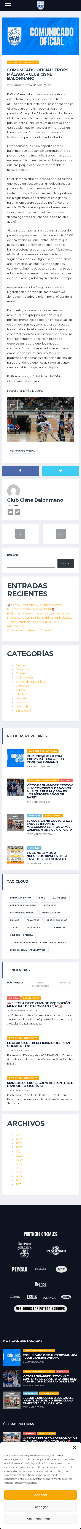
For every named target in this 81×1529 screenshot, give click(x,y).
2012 (19, 1184)
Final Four (33, 920)
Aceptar (40, 1495)
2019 (19, 1159)
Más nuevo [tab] (14, 982)
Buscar (12, 554)
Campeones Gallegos (23, 905)
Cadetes (21, 673)
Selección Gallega (21, 935)
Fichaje (14, 920)
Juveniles (21, 698)
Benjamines (23, 669)
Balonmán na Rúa (20, 898)
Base (42, 898)
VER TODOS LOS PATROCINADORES (40, 1309)
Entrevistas (22, 685)
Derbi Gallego (51, 912)
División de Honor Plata (30, 681)
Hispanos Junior (57, 920)
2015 (19, 1176)
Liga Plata (33, 927)
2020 (19, 1155)
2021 (19, 1151)
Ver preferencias (40, 1519)
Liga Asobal (23, 702)
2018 (19, 1163)
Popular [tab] (66, 982)
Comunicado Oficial (22, 451)
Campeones (60, 898)
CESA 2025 (50, 905)
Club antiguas (24, 677)
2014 (19, 1180)
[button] (74, 1447)
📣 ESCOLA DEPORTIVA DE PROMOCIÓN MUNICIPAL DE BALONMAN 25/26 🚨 (38, 1004)
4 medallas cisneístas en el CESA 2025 (30, 630)
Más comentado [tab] (40, 984)
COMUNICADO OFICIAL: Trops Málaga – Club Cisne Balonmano (45, 759)
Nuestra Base (24, 706)
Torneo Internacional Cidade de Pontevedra (38, 942)
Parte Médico (56, 927)
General (20, 690)
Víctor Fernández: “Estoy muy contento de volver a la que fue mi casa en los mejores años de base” (50, 791)
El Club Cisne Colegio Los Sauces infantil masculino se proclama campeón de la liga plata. (50, 825)
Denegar (40, 1507)
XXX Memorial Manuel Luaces (28, 950)
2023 (19, 1143)
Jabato (14, 927)
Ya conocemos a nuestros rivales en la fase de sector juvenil (47, 856)
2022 (19, 1147)
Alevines (21, 665)
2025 (19, 1135)
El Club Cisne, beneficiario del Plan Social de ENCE (38, 613)
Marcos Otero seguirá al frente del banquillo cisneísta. (40, 617)
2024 (19, 1139)
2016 (19, 1172)
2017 (19, 1168)
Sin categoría (24, 710)
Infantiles (21, 694)
